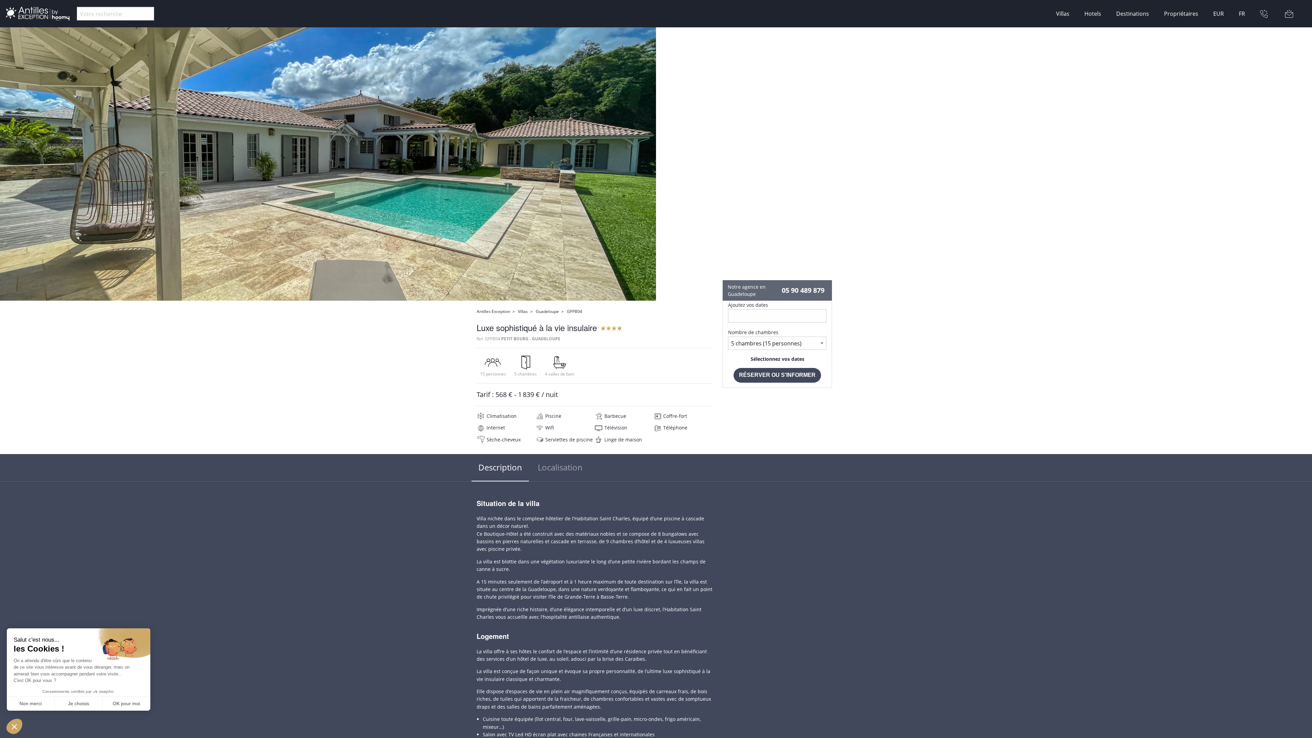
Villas (1062, 13)
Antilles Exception (493, 311)
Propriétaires (1181, 13)
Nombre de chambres (753, 332)
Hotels (1092, 13)
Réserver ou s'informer (777, 375)
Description (500, 467)
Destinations (1132, 13)
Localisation (560, 467)
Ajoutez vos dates (748, 305)
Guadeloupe (547, 311)
